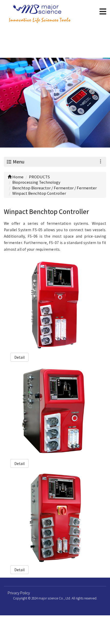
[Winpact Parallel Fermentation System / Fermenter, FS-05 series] (55, 518)
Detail (19, 357)
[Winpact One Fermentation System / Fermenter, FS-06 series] (55, 411)
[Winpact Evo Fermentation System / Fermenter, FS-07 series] (55, 305)
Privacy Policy (19, 592)
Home (18, 176)
